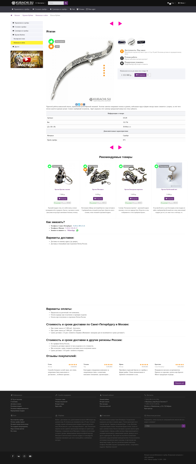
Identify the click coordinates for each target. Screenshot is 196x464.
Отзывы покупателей (61, 401)
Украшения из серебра (21, 9)
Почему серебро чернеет (18, 422)
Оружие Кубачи (27, 15)
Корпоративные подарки (17, 411)
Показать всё (179, 383)
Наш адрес (92, 9)
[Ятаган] (80, 70)
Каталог (17, 15)
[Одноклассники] (82, 104)
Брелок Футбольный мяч (169, 189)
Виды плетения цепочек (17, 429)
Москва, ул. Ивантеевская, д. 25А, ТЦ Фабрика (157, 406)
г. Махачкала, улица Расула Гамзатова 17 (156, 401)
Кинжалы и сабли (42, 15)
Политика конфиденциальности (19, 408)
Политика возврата (16, 406)
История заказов (104, 401)
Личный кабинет (104, 399)
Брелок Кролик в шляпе (62, 189)
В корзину (141, 75)
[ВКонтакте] (77, 104)
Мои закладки (104, 404)
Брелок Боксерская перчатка (134, 189)
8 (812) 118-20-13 (71, 228)
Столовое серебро (40, 9)
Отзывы (81, 9)
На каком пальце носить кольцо (19, 424)
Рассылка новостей (105, 406)
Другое (16, 46)
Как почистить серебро (17, 419)
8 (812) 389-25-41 (79, 226)
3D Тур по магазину (16, 399)
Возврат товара (59, 404)
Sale (73, 9)
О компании (14, 401)
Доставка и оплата (16, 404)
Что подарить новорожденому (19, 426)
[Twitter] (79, 104)
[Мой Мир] (84, 104)
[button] (171, 3)
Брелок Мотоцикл (98, 189)
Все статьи (14, 431)
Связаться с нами (60, 399)
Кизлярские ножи (19, 39)
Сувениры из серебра (59, 9)
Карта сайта (58, 406)
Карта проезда (148, 408)
